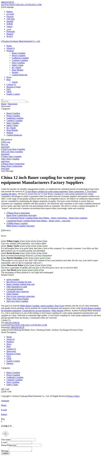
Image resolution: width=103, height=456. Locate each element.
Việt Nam (10, 19)
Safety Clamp (17, 65)
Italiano (9, 11)
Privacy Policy (73, 396)
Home (9, 46)
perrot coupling (12, 279)
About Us (10, 48)
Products (10, 50)
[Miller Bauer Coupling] (17, 223)
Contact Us (11, 84)
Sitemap (9, 363)
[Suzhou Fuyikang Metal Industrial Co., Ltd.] (20, 41)
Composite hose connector (17, 291)
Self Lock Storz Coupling (17, 301)
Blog (8, 79)
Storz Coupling (18, 63)
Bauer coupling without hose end (20, 284)
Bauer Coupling (18, 53)
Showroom (12, 104)
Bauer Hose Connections (17, 215)
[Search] (2, 99)
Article (15, 82)
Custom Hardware (19, 75)
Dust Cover (59, 306)
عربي (8, 29)
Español (9, 21)
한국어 (9, 36)
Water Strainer (12, 294)
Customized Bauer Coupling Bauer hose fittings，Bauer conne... (33, 221)
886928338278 (7, 2)
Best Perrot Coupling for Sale (18, 282)
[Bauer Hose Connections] (18, 213)
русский (10, 14)
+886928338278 (17, 327)
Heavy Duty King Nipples (17, 299)
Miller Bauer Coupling (16, 226)
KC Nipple (16, 67)
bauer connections (76, 191)
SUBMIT (5, 454)
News (8, 77)
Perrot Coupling (18, 55)
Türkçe (9, 26)
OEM (8, 92)
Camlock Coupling (20, 60)
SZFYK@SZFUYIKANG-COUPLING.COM (21, 4)
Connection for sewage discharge (36, 310)
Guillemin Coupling (20, 58)
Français (10, 16)
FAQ (8, 89)
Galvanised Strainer (14, 289)
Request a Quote (13, 87)
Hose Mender (17, 70)
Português (10, 31)
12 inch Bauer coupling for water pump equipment (46, 191)
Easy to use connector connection (20, 296)
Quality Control (13, 94)
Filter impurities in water (16, 287)
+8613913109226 (11, 322)
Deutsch (9, 34)
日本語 (9, 24)
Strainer (15, 72)
